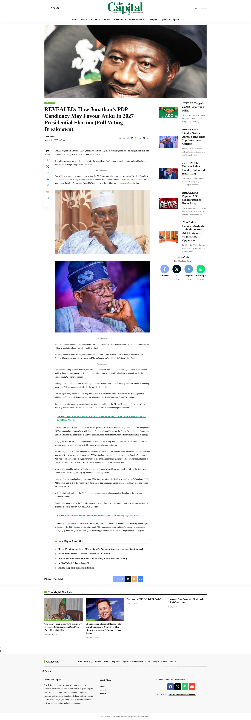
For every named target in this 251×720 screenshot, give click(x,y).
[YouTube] (57, 8)
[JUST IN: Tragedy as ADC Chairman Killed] (168, 112)
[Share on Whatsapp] (136, 138)
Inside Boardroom (168, 662)
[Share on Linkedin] (47, 179)
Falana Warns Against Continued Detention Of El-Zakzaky (84, 554)
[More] (148, 138)
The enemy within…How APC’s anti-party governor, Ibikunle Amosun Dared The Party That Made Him (63, 627)
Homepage (49, 619)
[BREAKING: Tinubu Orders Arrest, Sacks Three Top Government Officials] (168, 142)
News (58, 619)
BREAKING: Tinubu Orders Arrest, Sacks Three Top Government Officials (193, 136)
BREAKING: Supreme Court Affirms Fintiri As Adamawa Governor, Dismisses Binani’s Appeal (100, 549)
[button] (47, 8)
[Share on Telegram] (140, 138)
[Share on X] (132, 138)
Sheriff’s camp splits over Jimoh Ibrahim (76, 568)
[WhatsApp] (201, 273)
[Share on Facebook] (128, 138)
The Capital (49, 137)
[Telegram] (189, 273)
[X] (54, 8)
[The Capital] (125, 8)
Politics (49, 103)
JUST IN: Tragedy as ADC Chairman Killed (193, 107)
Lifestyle (155, 662)
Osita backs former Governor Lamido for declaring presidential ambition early (92, 558)
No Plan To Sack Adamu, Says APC (74, 563)
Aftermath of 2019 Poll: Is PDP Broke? (144, 599)
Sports (147, 662)
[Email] (47, 192)
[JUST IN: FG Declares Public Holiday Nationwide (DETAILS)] (168, 173)
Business (98, 662)
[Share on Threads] (144, 138)
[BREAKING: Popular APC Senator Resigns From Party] (168, 203)
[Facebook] (51, 8)
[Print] (47, 198)
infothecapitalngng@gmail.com (182, 694)
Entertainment (136, 662)
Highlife (125, 662)
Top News (116, 662)
